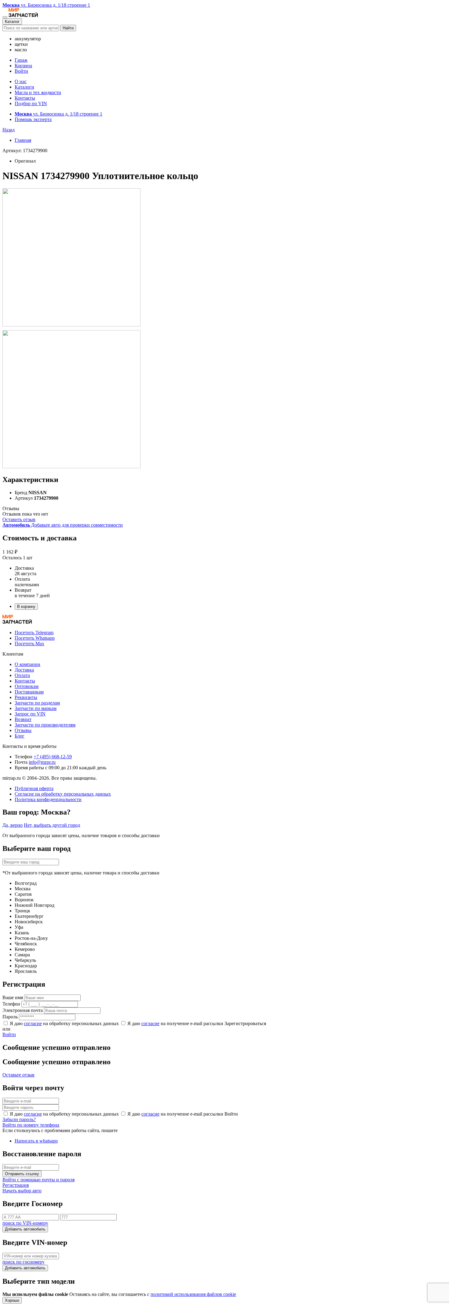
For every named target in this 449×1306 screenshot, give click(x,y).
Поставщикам (29, 691)
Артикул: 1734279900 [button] (24, 150)
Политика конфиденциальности (48, 799)
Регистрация (15, 1185)
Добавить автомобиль (25, 1229)
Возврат (23, 719)
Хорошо (12, 1300)
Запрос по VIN (30, 713)
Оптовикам (26, 686)
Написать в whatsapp (36, 1140)
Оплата (22, 675)
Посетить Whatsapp (35, 638)
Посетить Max (29, 643)
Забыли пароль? (19, 1119)
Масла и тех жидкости (38, 92)
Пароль (10, 1016)
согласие (33, 1023)
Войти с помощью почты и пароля (38, 1179)
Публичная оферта (34, 788)
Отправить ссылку (22, 1174)
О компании (27, 664)
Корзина (23, 65)
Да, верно (12, 825)
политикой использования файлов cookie (193, 1294)
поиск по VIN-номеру (25, 1223)
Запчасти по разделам (37, 702)
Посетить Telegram (34, 632)
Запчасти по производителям (45, 724)
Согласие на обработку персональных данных (63, 793)
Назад (8, 129)
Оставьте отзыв (18, 1074)
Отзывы (23, 730)
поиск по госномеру (23, 1261)
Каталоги (24, 87)
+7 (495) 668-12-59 (53, 756)
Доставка (24, 669)
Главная (23, 140)
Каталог (12, 21)
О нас (21, 81)
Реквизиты (26, 697)
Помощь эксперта (33, 119)
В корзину (26, 606)
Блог (19, 735)
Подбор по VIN (31, 103)
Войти (21, 71)
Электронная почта (22, 1010)
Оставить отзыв (18, 519)
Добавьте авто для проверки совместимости (62, 525)
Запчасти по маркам (36, 708)
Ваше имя (12, 997)
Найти (68, 28)
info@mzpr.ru (42, 762)
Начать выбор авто (22, 1190)
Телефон (11, 1003)
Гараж (21, 60)
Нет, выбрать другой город (52, 825)
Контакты (25, 98)
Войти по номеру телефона (30, 1125)
